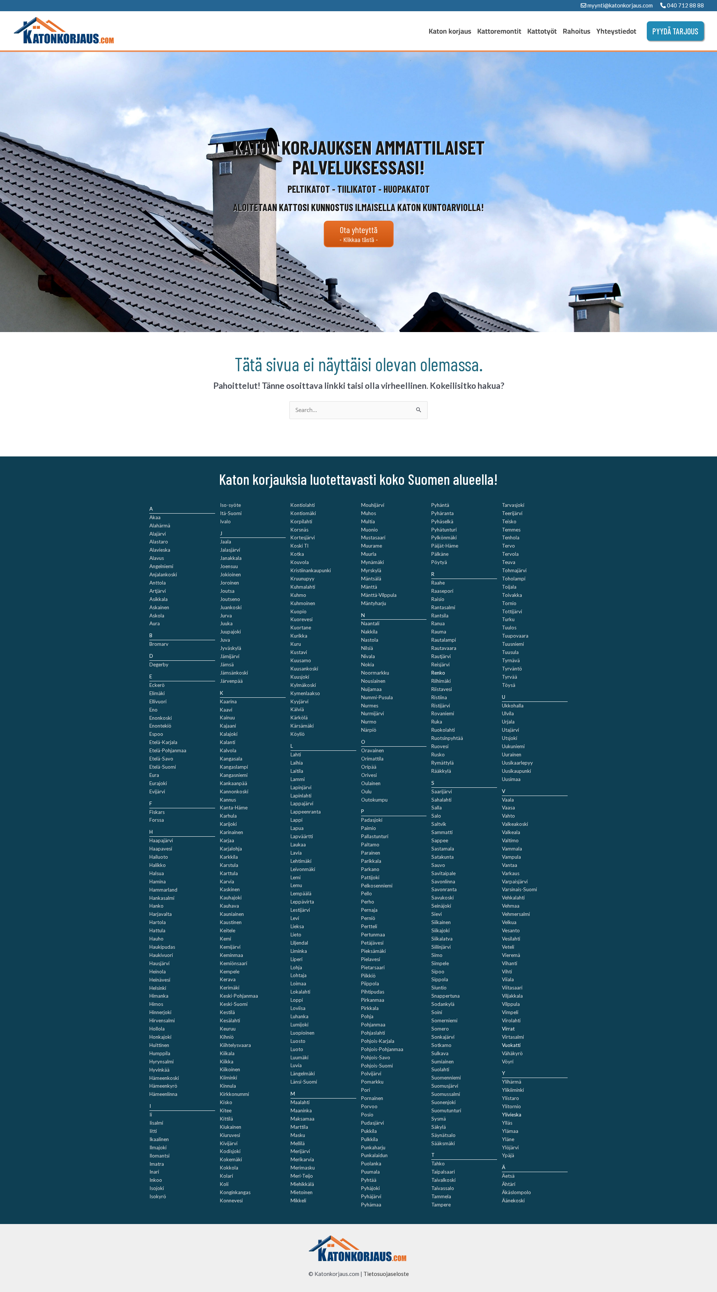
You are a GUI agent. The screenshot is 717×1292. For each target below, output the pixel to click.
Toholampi (513, 579)
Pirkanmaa (372, 1000)
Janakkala (231, 558)
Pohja (367, 1016)
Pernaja (369, 910)
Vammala (512, 849)
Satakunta (442, 857)
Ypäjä (508, 1155)
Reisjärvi (440, 664)
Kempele (229, 972)
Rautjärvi (441, 656)
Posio (367, 1115)
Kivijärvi (229, 1143)
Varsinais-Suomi (519, 889)
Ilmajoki (158, 1147)
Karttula (229, 873)
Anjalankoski (163, 574)
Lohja (296, 967)
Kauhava (229, 906)
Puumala (370, 1172)
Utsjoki (509, 738)
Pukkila (369, 1131)
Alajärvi (157, 534)
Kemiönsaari (233, 963)
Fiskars (157, 812)
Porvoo (369, 1106)
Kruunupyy (302, 579)
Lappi (296, 820)
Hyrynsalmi (161, 1062)
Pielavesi (370, 959)
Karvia (227, 881)
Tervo (508, 546)
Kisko (226, 1102)
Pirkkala (370, 1008)
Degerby (158, 664)
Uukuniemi (513, 746)
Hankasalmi (161, 898)
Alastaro (158, 542)
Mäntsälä (371, 579)
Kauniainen (232, 914)
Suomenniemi (446, 1078)
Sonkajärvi (442, 1037)
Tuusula (510, 652)
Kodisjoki (230, 1151)
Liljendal (299, 943)
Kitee (226, 1110)
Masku (298, 1135)
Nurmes (369, 706)
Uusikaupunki (516, 771)
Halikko (157, 865)
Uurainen (511, 754)
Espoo (156, 734)
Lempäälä (301, 893)
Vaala (508, 800)
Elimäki (157, 693)
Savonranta (444, 889)
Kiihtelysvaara (235, 1045)
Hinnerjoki (160, 1012)
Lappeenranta (306, 812)
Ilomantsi (159, 1156)
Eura (154, 775)
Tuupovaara (515, 636)
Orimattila (372, 759)
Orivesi (369, 775)
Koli (224, 1184)
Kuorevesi (302, 619)
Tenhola (510, 537)
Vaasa (508, 808)
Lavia (296, 853)
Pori (365, 1090)
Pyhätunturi (444, 530)
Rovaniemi (442, 713)
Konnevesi (231, 1200)
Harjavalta (160, 914)
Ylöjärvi (510, 1147)
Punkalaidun (374, 1155)
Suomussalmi (445, 1094)
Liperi (296, 959)
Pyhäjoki (370, 1188)
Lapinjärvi (301, 787)
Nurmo (368, 722)
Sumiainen (442, 1062)
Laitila (297, 771)
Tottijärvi (512, 611)
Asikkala (158, 599)
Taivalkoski (443, 1180)
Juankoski (231, 607)
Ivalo (225, 521)
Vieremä (511, 955)
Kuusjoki (300, 677)
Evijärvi (157, 791)
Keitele (227, 930)
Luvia (296, 1065)
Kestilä (227, 1012)
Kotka (297, 554)
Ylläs (507, 1123)
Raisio (437, 599)
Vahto (508, 816)
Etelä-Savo (161, 759)
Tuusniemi (513, 644)
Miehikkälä (302, 1184)
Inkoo (155, 1180)
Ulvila (508, 713)
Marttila (299, 1127)
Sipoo (437, 972)
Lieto (296, 935)
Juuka (226, 623)
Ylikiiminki (513, 1090)
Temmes (511, 530)
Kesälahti (230, 1020)
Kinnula (228, 1086)
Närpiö (368, 730)
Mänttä (369, 587)
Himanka (158, 996)
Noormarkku (375, 673)
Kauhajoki (231, 898)
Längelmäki (303, 1073)
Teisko (509, 521)
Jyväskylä (230, 648)
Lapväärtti (302, 836)
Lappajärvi (302, 803)
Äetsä (508, 1176)
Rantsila (439, 616)
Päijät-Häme (444, 546)
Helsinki (157, 988)
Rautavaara (443, 648)
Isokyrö (157, 1196)
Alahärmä (159, 526)
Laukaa (298, 845)
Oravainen (372, 750)
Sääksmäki (443, 1143)
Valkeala (511, 832)
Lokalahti (300, 992)
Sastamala (442, 849)
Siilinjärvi (441, 947)
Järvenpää (231, 681)
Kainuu (227, 718)
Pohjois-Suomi (377, 1066)
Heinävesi (159, 980)
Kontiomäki (303, 513)
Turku (508, 619)
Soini (436, 1012)
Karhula (228, 816)
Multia (368, 521)
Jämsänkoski (234, 673)
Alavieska (159, 550)
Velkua (509, 922)
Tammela (441, 1196)
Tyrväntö (512, 669)
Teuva (508, 562)
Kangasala (231, 759)
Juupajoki (230, 632)
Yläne (508, 1139)
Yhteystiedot (616, 31)
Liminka (299, 951)
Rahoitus (576, 31)
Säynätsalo (443, 1135)
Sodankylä (442, 1004)
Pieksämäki (373, 951)
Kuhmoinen (303, 603)
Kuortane (301, 627)
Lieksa (297, 926)
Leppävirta (302, 902)
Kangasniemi (234, 775)
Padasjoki (371, 820)
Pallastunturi (374, 836)
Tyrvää (509, 677)
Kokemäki (231, 1159)
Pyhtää (368, 1180)
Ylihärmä (511, 1082)
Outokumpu (374, 800)
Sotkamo (441, 1045)
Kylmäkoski (303, 685)
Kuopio (299, 611)
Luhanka (299, 1016)
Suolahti (440, 1069)
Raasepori (442, 591)
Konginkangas (235, 1192)
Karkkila (229, 857)
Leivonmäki (303, 869)
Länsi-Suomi (304, 1082)
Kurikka (299, 636)
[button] (675, 31)
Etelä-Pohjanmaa (167, 750)
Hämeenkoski (164, 1078)
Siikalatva (442, 939)
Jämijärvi (229, 656)
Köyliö (298, 734)
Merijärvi (300, 1151)
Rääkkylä (441, 771)
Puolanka (371, 1163)
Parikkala (371, 861)
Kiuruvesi (230, 1135)
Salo (436, 816)
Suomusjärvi (444, 1086)
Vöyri (507, 1062)
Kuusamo (301, 660)
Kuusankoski (304, 669)
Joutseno (230, 599)
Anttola (157, 583)
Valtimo (510, 840)
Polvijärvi (371, 1073)
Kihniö (227, 1037)
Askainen (159, 607)
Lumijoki (299, 1025)
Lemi (296, 877)
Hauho (156, 939)
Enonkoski (160, 718)
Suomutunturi (446, 1110)
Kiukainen (230, 1127)
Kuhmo (298, 595)
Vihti (507, 972)
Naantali (370, 623)
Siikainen (441, 922)
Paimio (368, 828)
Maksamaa (302, 1119)
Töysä (508, 685)
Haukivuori (161, 955)
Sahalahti (441, 800)
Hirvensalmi (162, 1020)
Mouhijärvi (372, 505)
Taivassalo (442, 1188)
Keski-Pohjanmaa (239, 996)
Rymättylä (442, 763)
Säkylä (438, 1127)
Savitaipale (443, 873)
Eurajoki (158, 783)
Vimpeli (510, 1012)
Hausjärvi (159, 963)
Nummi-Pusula (377, 697)
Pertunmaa (373, 935)
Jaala (225, 542)
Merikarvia (302, 1159)
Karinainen (231, 832)
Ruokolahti (443, 730)
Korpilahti (301, 521)
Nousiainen (373, 681)
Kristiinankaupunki (311, 570)
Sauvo (438, 865)
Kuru (296, 644)
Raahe (438, 583)
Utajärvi (510, 730)
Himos (156, 1004)
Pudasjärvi (372, 1123)
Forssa (156, 820)
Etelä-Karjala (163, 742)
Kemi (225, 939)
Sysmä (438, 1119)
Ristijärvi (440, 706)
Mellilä (298, 1143)
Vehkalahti (513, 898)
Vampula (511, 857)
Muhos (368, 513)
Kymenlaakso (305, 693)
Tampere (441, 1205)
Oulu (366, 791)
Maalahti (300, 1102)
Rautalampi (443, 640)
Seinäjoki (441, 906)
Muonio (369, 530)
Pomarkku (372, 1082)
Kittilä (226, 1119)
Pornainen (372, 1098)
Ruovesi (439, 746)
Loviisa (298, 1008)
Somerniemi (444, 1020)
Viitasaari (512, 988)
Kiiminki (228, 1078)
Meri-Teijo (302, 1176)
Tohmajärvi (514, 570)
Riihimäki (441, 681)
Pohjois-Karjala (377, 1041)
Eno (153, 710)
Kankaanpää (233, 783)
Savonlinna (443, 881)
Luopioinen (302, 1033)
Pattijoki (370, 877)
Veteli (508, 947)
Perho (367, 902)
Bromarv (158, 644)
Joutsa (227, 591)
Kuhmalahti (303, 587)
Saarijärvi (441, 791)
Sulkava (439, 1053)
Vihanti (509, 963)
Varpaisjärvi (515, 881)
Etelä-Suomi (162, 767)
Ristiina (439, 697)
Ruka (436, 722)
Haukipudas (162, 947)
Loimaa (298, 983)
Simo (437, 955)
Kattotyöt (542, 31)
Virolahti (511, 1020)
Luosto (298, 1041)
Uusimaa (511, 779)
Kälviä (297, 709)
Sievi (436, 914)
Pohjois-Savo (375, 1057)
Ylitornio (511, 1106)
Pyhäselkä (442, 521)
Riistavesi (441, 689)
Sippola (439, 979)
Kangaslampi (234, 767)
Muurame (371, 546)
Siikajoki (440, 930)
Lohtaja (299, 975)
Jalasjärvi (230, 550)
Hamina (157, 881)
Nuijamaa (371, 689)
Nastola (369, 640)
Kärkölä (299, 718)
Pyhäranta (442, 513)
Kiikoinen (230, 1069)
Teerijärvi (512, 513)
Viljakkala (512, 996)
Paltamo (370, 845)
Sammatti (442, 832)
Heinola (157, 972)
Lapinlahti (301, 796)
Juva (225, 640)
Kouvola (300, 562)
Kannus (228, 800)
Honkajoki (160, 1037)
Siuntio (439, 988)
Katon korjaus (450, 31)
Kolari (226, 1176)
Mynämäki (372, 562)
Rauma (438, 632)
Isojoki (156, 1188)
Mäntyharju (373, 603)
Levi (295, 918)
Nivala (368, 656)
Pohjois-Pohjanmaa (382, 1049)
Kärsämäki (302, 726)
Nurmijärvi (372, 713)
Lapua (297, 828)
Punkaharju (373, 1147)
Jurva (226, 616)
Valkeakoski (515, 824)
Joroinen (229, 583)
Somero (440, 1029)
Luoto (297, 1049)
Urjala (508, 722)
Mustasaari (373, 537)
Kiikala (227, 1053)
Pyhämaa (371, 1205)
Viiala (508, 979)
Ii (150, 1115)
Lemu (296, 885)
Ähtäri (508, 1184)
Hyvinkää (159, 1070)
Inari (154, 1172)
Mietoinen (302, 1192)
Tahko (438, 1163)
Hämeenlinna (163, 1094)
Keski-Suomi (234, 1004)
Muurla (368, 554)
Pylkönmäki (444, 537)
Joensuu (229, 566)
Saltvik (438, 824)
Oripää (368, 767)
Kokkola (229, 1168)
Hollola (157, 1029)
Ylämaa (510, 1131)
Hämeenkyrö (163, 1086)
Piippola (370, 983)
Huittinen (159, 1045)
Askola (156, 616)
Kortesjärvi (303, 537)
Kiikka (226, 1062)
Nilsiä (367, 648)
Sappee (439, 840)
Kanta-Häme (234, 808)
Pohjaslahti (373, 1033)
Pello (366, 893)
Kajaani (228, 726)
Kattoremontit (499, 31)
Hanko (156, 906)
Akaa (155, 517)
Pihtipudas (372, 992)
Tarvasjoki (513, 505)
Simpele (440, 963)
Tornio (509, 603)
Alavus (156, 558)
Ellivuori (158, 701)
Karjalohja (231, 849)
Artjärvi (157, 591)
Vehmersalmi (516, 914)
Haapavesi (160, 849)
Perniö (368, 918)
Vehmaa (510, 906)
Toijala (509, 587)
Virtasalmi (513, 1037)
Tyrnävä (511, 660)
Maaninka (301, 1110)
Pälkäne (439, 554)
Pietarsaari (373, 967)
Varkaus (510, 873)
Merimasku (303, 1168)
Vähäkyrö (512, 1053)
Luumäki (299, 1057)
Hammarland (163, 890)
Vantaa (509, 865)
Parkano (370, 869)
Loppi (297, 1000)
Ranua (438, 623)
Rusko (438, 754)
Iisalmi (156, 1123)
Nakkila (369, 632)
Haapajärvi (161, 840)
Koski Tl (299, 546)
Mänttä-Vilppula (379, 595)
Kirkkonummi (234, 1094)
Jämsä (227, 664)
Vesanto (511, 930)
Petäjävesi (372, 943)
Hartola (157, 922)
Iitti (153, 1131)
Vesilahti (511, 939)
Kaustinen (231, 922)
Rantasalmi (443, 607)
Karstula (229, 865)
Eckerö (157, 685)
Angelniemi (161, 566)
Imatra (156, 1164)
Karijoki (228, 824)
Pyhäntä (440, 505)
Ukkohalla (513, 706)
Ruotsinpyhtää (447, 738)
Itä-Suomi (231, 513)
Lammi (298, 779)
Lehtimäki (301, 861)
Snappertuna (445, 996)
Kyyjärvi (299, 701)
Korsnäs (299, 530)
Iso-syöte (230, 505)
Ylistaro (510, 1098)
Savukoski (442, 898)
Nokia (367, 664)
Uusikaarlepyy (517, 763)
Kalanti (227, 742)
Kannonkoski (234, 791)
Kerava (228, 979)
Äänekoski (513, 1200)
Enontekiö (160, 726)
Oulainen (371, 783)
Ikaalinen (159, 1139)
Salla (436, 808)
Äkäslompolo (516, 1192)
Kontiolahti (303, 505)
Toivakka (512, 595)
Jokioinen (230, 574)
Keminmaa (231, 955)
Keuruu (228, 1029)
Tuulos (509, 627)
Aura (154, 623)
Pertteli (369, 926)
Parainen (370, 853)
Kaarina (228, 701)
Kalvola (228, 750)
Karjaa (227, 840)
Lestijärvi (300, 910)
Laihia (297, 763)
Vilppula (511, 1004)
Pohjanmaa (373, 1025)
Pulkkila (369, 1139)
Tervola (510, 554)
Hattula (157, 930)
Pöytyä (439, 562)
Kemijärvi (230, 947)
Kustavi (299, 652)
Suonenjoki (443, 1102)
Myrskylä (371, 570)
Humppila (159, 1053)
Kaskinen (230, 889)
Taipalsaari (443, 1172)
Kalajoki (229, 734)
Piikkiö (368, 976)
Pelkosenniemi (376, 886)
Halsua (156, 873)
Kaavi (226, 710)
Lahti (296, 754)
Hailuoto (158, 857)
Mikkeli (298, 1200)
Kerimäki (229, 988)
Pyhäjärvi (371, 1196)
